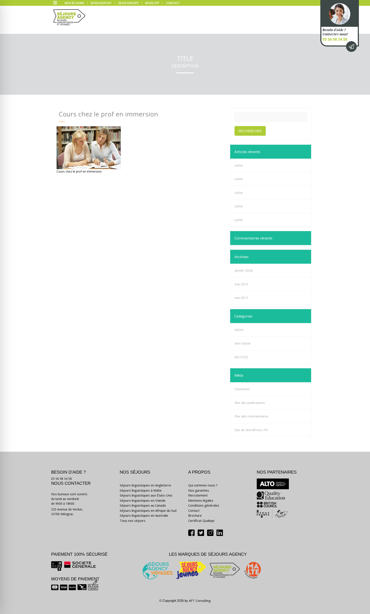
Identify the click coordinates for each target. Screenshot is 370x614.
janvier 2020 (243, 270)
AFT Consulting (200, 600)
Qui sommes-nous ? (203, 485)
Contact (173, 3)
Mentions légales (200, 500)
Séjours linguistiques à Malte (141, 490)
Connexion (242, 389)
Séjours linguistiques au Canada (143, 505)
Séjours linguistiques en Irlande (143, 500)
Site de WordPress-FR (251, 430)
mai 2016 (241, 284)
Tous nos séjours (132, 520)
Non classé (242, 343)
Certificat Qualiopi (201, 520)
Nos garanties (198, 490)
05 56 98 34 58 (334, 39)
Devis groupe (128, 3)
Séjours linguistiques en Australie (144, 515)
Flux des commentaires (251, 416)
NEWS (238, 330)
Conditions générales (203, 505)
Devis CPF (152, 3)
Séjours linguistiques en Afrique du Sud (148, 510)
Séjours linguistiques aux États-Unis (146, 495)
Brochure (195, 515)
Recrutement (198, 495)
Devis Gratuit (101, 3)
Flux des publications (249, 402)
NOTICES (241, 357)
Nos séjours (74, 3)
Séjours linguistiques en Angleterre (145, 485)
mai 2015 (241, 297)
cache (238, 165)
